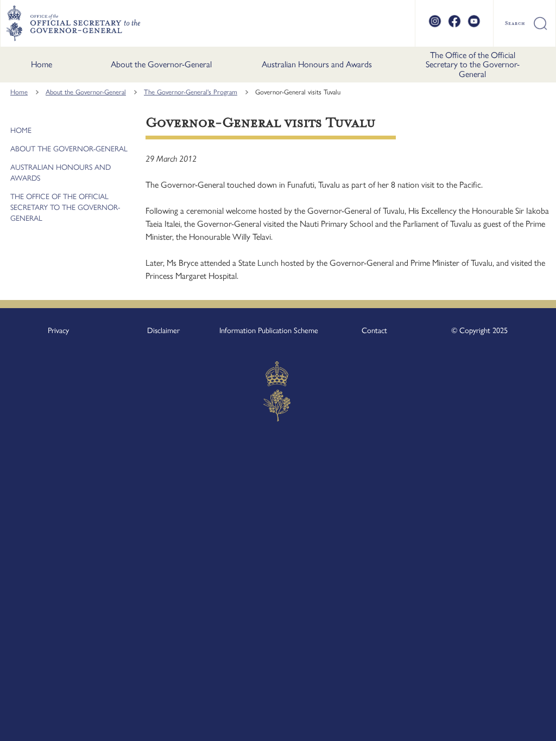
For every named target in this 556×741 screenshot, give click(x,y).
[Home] (73, 23)
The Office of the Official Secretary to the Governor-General (473, 64)
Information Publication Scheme (268, 330)
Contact (374, 330)
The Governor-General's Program (190, 92)
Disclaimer (163, 330)
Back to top (519, 725)
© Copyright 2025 (479, 330)
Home (41, 64)
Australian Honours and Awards (317, 64)
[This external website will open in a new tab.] (435, 25)
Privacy (58, 330)
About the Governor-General (161, 64)
